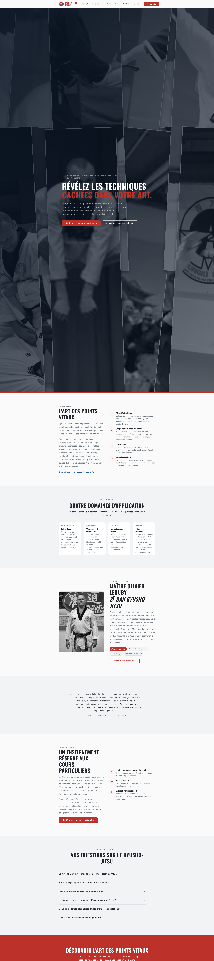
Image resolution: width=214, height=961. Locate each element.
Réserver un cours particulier (83, 223)
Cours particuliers (122, 4)
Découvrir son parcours (123, 661)
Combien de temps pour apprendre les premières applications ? (90, 909)
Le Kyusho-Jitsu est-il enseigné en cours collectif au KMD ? (88, 874)
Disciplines (95, 4)
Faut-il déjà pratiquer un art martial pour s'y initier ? (84, 882)
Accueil (85, 4)
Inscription (153, 4)
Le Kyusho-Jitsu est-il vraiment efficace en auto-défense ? (87, 900)
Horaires (136, 4)
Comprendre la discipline (121, 223)
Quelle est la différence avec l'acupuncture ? (80, 917)
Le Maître (108, 4)
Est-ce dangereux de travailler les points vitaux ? (82, 891)
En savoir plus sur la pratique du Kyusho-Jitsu (77, 472)
